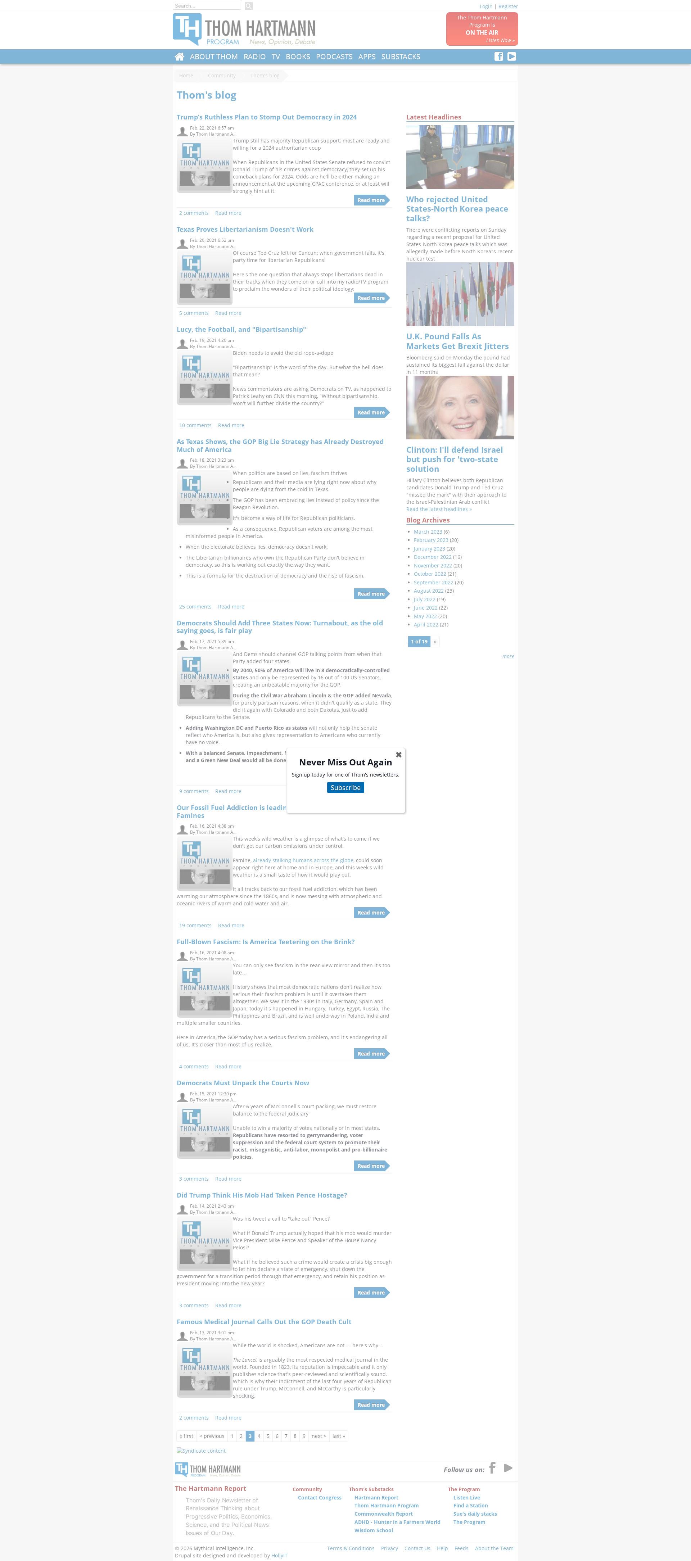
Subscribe (346, 787)
